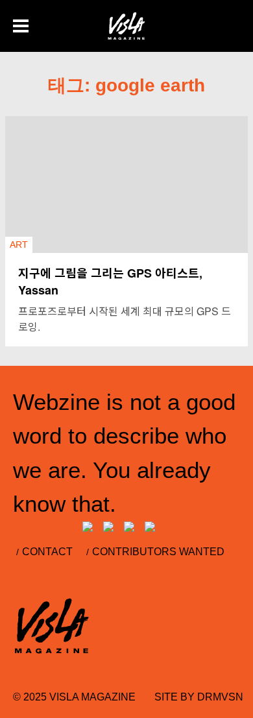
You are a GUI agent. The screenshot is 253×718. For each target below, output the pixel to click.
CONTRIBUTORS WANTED (158, 551)
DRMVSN (220, 696)
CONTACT (47, 551)
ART (19, 244)
